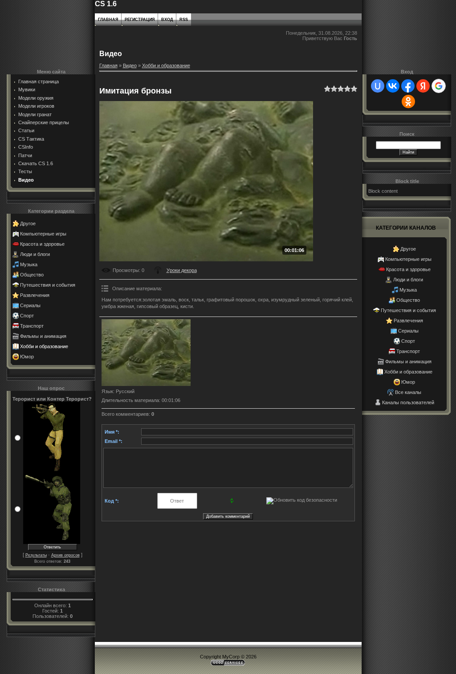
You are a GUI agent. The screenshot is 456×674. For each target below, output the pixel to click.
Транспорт (32, 326)
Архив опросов (65, 555)
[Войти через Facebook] (408, 86)
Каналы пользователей (408, 402)
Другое (28, 223)
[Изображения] (146, 352)
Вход (167, 19)
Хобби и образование (44, 346)
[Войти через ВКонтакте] (392, 86)
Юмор (27, 356)
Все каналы (408, 392)
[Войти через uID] (377, 86)
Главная (108, 19)
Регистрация (140, 19)
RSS (183, 19)
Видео (130, 65)
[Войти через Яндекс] (423, 86)
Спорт (27, 315)
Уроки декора (182, 270)
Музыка (28, 264)
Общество (32, 274)
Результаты (36, 555)
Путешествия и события (47, 285)
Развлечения (34, 295)
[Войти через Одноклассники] (408, 101)
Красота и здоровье (42, 244)
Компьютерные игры (43, 233)
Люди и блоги (35, 254)
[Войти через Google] (439, 86)
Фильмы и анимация (43, 336)
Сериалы (30, 305)
